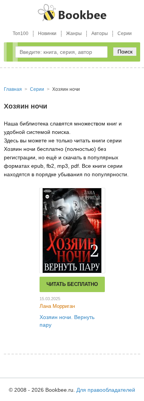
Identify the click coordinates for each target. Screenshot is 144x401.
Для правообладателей (105, 390)
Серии (125, 33)
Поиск (125, 51)
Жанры (74, 33)
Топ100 (20, 33)
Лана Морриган (57, 306)
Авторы (99, 33)
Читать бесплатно (72, 284)
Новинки (47, 33)
